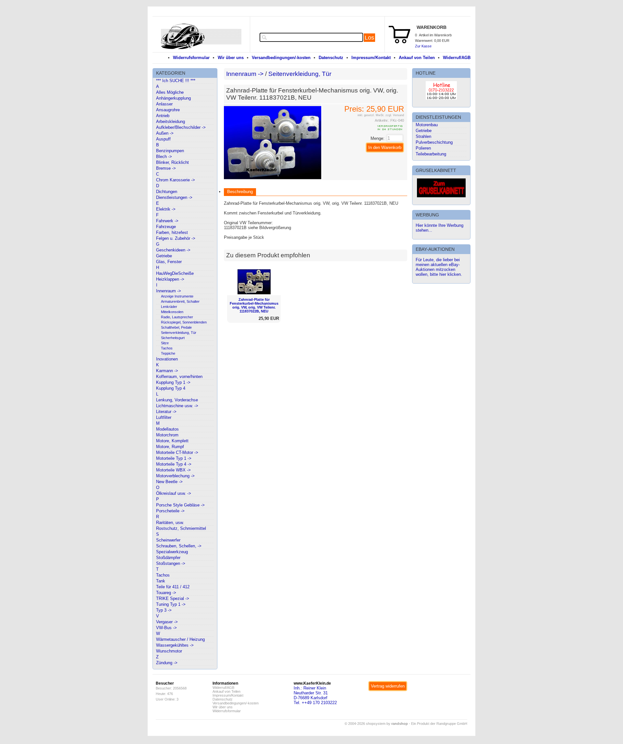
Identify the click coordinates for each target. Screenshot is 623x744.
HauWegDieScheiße (175, 273)
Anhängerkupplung (173, 98)
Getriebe (164, 255)
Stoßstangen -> (170, 563)
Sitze (165, 343)
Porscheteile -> (170, 510)
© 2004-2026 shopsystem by (376, 724)
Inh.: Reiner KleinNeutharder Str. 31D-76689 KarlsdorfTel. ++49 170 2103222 (315, 695)
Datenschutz (331, 57)
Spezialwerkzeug (172, 551)
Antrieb (162, 115)
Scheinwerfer (168, 540)
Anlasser (164, 104)
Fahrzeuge (166, 226)
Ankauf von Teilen (417, 57)
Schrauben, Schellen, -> (179, 545)
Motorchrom (167, 435)
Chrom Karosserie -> (175, 179)
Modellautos (167, 429)
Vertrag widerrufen (388, 686)
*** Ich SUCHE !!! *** (175, 80)
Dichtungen (166, 191)
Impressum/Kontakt (371, 57)
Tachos (167, 348)
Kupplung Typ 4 (170, 388)
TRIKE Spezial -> (172, 598)
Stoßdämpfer (168, 557)
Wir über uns (231, 57)
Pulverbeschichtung (434, 142)
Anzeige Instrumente (177, 296)
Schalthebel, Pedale (176, 327)
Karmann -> (167, 370)
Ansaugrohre (168, 109)
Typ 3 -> (164, 610)
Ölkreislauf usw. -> (173, 493)
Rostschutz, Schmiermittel (181, 528)
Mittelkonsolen (172, 312)
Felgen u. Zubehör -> (175, 238)
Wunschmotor (169, 651)
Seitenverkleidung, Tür (178, 333)
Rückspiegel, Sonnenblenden (184, 322)
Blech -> (164, 156)
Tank (160, 581)
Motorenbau (427, 124)
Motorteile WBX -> (173, 470)
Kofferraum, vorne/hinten (179, 376)
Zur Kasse (423, 46)
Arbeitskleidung (170, 121)
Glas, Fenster (169, 261)
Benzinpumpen (170, 150)
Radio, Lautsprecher (177, 317)
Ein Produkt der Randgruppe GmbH (439, 724)
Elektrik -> (166, 209)
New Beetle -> (169, 481)
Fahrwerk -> (167, 220)
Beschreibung (240, 191)
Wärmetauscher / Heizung (180, 639)
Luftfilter (163, 417)
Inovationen (167, 359)
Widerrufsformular (191, 57)
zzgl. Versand (394, 115)
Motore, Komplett (172, 440)
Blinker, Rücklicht (172, 162)
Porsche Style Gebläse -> (180, 505)
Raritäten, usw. (170, 522)
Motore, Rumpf (170, 446)
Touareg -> (166, 592)
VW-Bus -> (166, 627)
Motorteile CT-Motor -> (177, 452)
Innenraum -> (168, 290)
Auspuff (163, 139)
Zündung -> (166, 662)
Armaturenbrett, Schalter (180, 301)
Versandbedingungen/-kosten (281, 57)
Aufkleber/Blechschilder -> (181, 127)
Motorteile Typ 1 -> (173, 458)
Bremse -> (166, 168)
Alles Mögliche (170, 92)
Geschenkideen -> (173, 250)
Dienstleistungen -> (174, 197)
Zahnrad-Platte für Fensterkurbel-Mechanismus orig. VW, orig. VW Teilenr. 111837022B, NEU (254, 305)
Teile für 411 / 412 (172, 586)
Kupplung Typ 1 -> (173, 382)
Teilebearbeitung (431, 154)
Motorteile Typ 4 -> (173, 464)
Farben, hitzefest (172, 232)
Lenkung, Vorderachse (177, 399)
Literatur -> (166, 411)
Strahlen (423, 136)
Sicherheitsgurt (173, 338)
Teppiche (168, 353)
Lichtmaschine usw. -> (177, 405)
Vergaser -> (167, 621)
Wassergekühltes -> (175, 645)
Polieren (423, 148)
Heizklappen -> (170, 279)
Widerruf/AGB (456, 57)
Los (369, 37)
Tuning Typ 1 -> (171, 604)
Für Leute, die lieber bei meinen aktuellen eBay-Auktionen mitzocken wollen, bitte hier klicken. (439, 267)
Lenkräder (169, 307)
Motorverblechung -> (175, 475)
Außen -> (165, 133)
